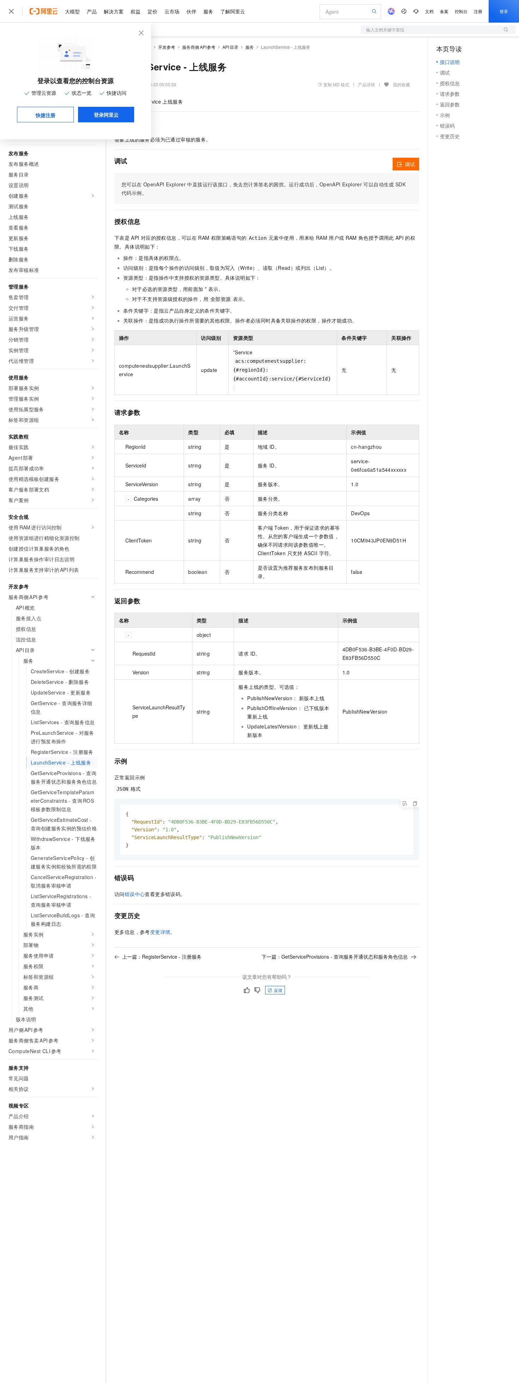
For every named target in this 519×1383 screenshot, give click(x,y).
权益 (136, 11)
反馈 (278, 990)
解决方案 (114, 11)
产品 (92, 11)
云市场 (172, 11)
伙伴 (191, 11)
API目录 (230, 47)
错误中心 (135, 893)
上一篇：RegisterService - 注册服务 (162, 956)
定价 (152, 11)
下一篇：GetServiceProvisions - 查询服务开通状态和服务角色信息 (335, 956)
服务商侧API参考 (198, 47)
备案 (444, 11)
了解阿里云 (232, 11)
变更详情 (160, 931)
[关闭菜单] (11, 11)
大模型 (72, 11)
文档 (429, 11)
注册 (478, 11)
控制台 (461, 11)
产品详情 (366, 84)
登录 (504, 11)
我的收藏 (401, 84)
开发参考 (166, 47)
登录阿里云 (106, 114)
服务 (208, 11)
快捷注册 (45, 114)
